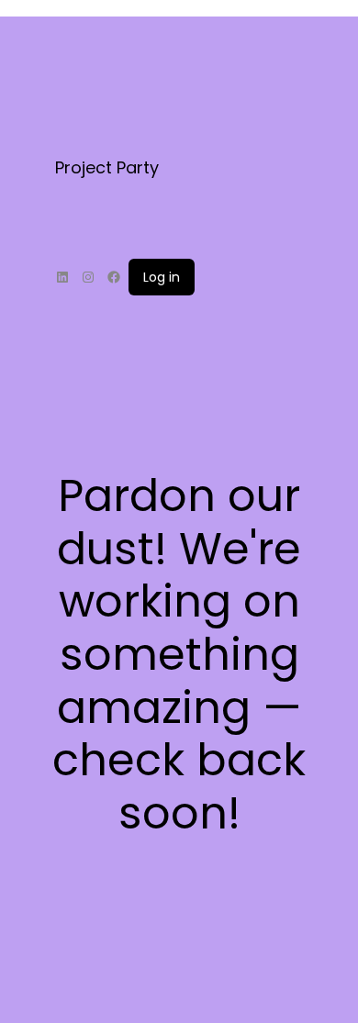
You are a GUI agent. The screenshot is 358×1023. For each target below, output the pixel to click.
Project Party (107, 167)
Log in (161, 277)
